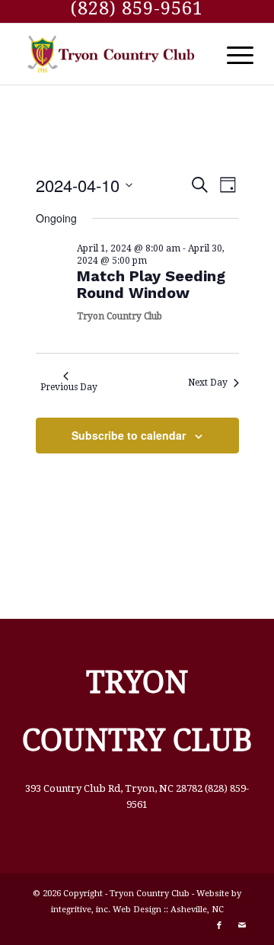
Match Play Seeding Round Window (151, 284)
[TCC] (114, 54)
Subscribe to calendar (129, 435)
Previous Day (68, 387)
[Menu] (232, 54)
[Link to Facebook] (219, 926)
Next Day (208, 382)
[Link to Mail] (242, 926)
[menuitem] (232, 54)
